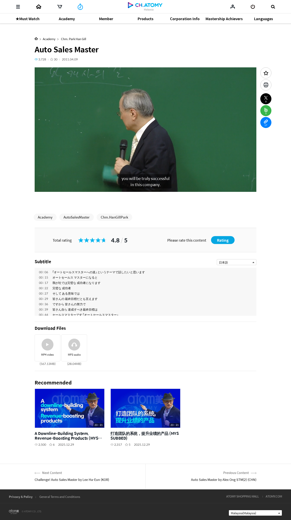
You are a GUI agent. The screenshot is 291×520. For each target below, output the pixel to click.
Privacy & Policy (21, 496)
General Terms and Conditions (59, 496)
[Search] (272, 7)
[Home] (38, 7)
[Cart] (60, 7)
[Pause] (43, 186)
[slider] (145, 181)
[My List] (232, 6)
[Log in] (253, 7)
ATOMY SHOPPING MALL (242, 496)
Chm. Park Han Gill (73, 39)
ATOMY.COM (274, 496)
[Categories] (18, 7)
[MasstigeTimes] (80, 7)
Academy (49, 39)
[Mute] (66, 186)
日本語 (223, 262)
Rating (223, 240)
